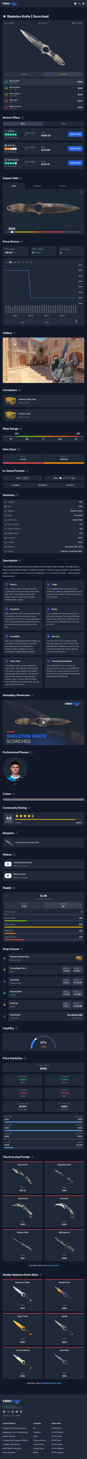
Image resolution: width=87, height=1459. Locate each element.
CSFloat (11, 131)
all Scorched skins (51, 1265)
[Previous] (4, 478)
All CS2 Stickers (57, 1432)
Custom (69, 485)
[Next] (40, 478)
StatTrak (63, 74)
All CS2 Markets (57, 1448)
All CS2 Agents (57, 1444)
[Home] (10, 3)
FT (43, 439)
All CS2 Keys (56, 1440)
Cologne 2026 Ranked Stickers (14, 1428)
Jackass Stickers (9, 1436)
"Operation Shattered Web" (71, 551)
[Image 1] (36, 380)
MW (27, 439)
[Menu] (83, 3)
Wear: (56, 478)
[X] (9, 1412)
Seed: (18, 478)
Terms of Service (39, 1440)
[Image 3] (43, 380)
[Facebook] (13, 1412)
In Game (10, 23)
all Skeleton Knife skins (50, 1383)
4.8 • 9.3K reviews (11, 137)
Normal (24, 74)
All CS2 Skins (56, 1428)
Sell (64, 124)
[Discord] (5, 1412)
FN (11, 439)
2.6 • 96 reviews (11, 152)
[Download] (6, 379)
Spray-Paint (77, 520)
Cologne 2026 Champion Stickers (15, 1440)
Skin (80, 502)
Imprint (35, 1452)
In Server (44, 23)
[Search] (79, 3)
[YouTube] (18, 1412)
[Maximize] (81, 192)
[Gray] (43, 799)
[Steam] (22, 1412)
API (34, 1428)
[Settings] (75, 3)
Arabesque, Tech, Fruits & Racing (15, 1432)
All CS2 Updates (58, 1452)
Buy (23, 124)
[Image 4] (47, 380)
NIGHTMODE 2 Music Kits (12, 1448)
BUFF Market (13, 160)
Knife (80, 506)
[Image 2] (40, 380)
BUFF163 (11, 145)
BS (76, 439)
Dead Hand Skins (9, 1452)
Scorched (78, 515)
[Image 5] (50, 380)
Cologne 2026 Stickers (11, 1444)
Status (35, 1436)
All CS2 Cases (57, 1436)
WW (60, 439)
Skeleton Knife (76, 511)
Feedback (37, 1432)
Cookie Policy (38, 1448)
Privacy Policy (38, 1444)
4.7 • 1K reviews (10, 166)
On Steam (78, 23)
